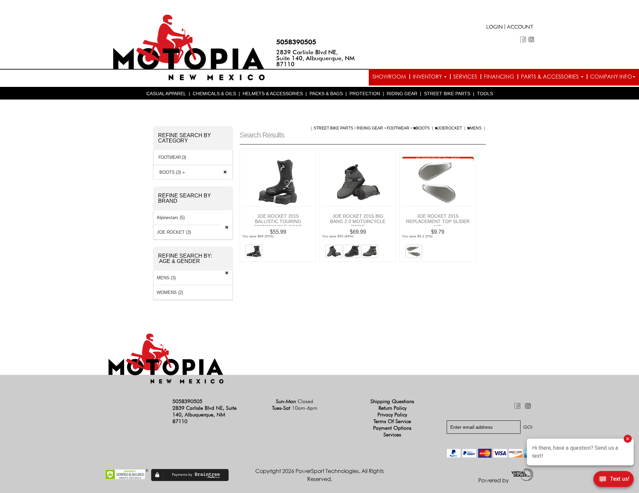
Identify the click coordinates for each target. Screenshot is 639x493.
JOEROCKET (450, 128)
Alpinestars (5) (171, 217)
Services (465, 76)
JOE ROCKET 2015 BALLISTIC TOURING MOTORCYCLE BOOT (278, 221)
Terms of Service (392, 421)
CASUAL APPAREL (166, 93)
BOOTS (423, 128)
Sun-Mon (294, 401)
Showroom (389, 76)
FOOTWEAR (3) (172, 157)
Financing (499, 76)
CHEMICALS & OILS (214, 93)
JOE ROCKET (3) (174, 232)
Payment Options (392, 428)
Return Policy (392, 408)
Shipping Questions (392, 401)
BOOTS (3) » (171, 172)
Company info (611, 76)
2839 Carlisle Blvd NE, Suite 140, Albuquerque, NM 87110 (315, 58)
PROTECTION (364, 93)
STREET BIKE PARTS (447, 93)
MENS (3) (166, 277)
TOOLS (485, 93)
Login (494, 27)
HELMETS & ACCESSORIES (273, 93)
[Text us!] (613, 480)
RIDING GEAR (402, 93)
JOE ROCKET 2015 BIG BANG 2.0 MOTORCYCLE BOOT (357, 221)
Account (520, 27)
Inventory (428, 76)
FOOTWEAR (398, 128)
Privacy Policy (392, 414)
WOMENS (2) (170, 292)
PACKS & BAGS (326, 93)
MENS (476, 128)
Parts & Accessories (550, 76)
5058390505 (296, 42)
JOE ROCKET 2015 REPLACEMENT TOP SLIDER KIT (438, 221)
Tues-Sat (295, 408)
